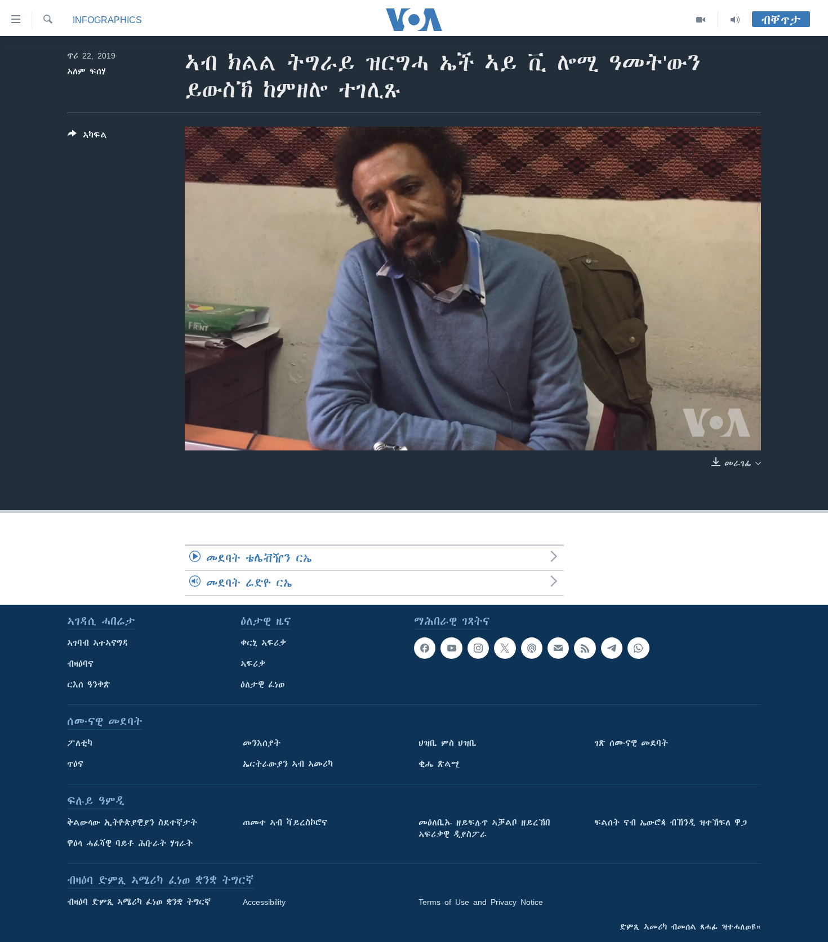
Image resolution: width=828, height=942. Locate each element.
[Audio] (735, 19)
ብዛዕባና (80, 664)
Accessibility (264, 902)
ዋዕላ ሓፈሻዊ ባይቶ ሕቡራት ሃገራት (130, 843)
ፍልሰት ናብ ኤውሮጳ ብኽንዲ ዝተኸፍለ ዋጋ (670, 823)
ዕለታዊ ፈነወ (262, 685)
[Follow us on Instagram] (478, 648)
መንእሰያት (262, 743)
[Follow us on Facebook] (424, 648)
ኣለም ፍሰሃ (86, 71)
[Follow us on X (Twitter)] (504, 648)
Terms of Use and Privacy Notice (481, 902)
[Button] (87, 137)
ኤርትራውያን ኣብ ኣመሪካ (288, 764)
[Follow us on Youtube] (451, 648)
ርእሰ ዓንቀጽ (88, 685)
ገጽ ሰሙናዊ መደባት (631, 743)
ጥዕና (75, 764)
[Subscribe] (558, 648)
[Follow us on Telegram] (611, 648)
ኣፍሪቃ (253, 664)
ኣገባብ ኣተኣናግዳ (97, 643)
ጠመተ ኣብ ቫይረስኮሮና (285, 823)
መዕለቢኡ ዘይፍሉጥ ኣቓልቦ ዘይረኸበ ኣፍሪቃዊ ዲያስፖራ (484, 829)
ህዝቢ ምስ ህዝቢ (448, 743)
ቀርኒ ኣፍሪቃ (263, 643)
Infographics (107, 19)
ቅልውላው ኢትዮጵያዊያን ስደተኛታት (132, 823)
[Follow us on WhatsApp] (638, 648)
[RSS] (584, 648)
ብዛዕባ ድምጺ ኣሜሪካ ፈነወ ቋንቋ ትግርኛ (139, 902)
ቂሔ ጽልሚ (439, 764)
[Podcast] (531, 648)
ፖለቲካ (79, 743)
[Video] (701, 19)
